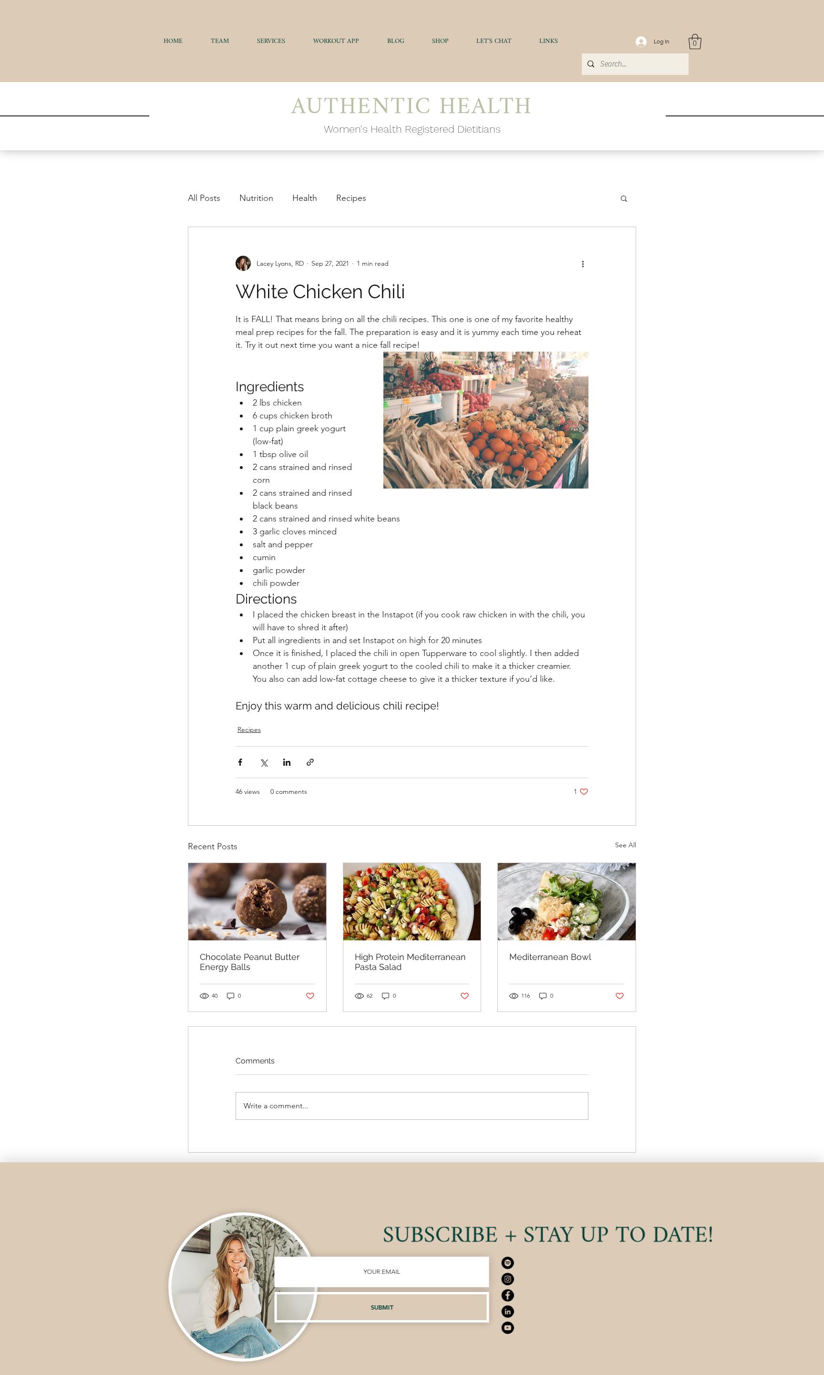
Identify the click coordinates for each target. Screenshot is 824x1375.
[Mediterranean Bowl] (567, 901)
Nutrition (256, 198)
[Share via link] (310, 762)
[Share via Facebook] (240, 762)
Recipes (351, 198)
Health (304, 198)
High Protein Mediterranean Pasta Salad (410, 962)
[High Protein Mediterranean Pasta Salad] (412, 901)
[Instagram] (571, 1279)
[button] (271, 41)
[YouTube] (571, 1328)
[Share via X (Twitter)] (263, 762)
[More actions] (582, 263)
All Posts (204, 198)
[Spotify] (571, 1263)
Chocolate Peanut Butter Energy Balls (249, 962)
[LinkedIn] (571, 1311)
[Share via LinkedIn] (286, 762)
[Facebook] (571, 1295)
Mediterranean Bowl (550, 957)
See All (625, 845)
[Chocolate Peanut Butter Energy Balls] (257, 901)
